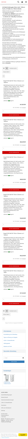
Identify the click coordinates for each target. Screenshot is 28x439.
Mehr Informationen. (5, 437)
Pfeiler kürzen (7, 382)
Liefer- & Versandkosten (9, 340)
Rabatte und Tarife (8, 346)
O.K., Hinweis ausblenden (22, 435)
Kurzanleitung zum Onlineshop (10, 334)
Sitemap (3, 410)
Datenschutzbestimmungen (7, 399)
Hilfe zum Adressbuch (6, 407)
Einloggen (14, 361)
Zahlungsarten (7, 343)
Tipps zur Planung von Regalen (10, 337)
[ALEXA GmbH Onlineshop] (3, 2)
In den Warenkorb (14, 115)
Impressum (3, 405)
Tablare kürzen (7, 383)
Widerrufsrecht (4, 397)
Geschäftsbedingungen (6, 394)
